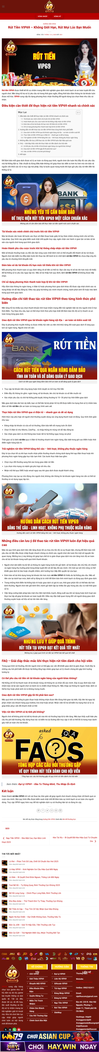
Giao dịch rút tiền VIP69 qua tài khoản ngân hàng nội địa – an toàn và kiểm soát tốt (52, 132)
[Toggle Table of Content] (77, 113)
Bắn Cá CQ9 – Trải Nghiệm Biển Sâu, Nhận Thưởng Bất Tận (34, 933)
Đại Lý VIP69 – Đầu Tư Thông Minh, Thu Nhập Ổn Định (46, 784)
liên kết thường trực (69, 819)
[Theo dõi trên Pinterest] (19, 1030)
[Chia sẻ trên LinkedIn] (60, 811)
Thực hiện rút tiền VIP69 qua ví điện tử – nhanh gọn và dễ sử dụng (46, 135)
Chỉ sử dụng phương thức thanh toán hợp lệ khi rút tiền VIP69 (44, 127)
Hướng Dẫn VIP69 (49, 24)
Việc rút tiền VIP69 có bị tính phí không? (37, 151)
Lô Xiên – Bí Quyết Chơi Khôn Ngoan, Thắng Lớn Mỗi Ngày (34, 877)
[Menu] (3, 6)
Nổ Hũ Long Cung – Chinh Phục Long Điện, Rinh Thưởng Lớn (35, 893)
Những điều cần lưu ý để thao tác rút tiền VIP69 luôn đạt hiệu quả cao (46, 141)
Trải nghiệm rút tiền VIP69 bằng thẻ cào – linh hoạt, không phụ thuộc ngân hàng (51, 138)
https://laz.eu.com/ (84, 982)
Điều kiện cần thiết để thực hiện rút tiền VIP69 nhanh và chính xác (44, 116)
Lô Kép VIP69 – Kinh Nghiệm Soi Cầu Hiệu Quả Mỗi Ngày (33, 869)
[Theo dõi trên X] (6, 1030)
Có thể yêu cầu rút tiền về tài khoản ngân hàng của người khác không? (47, 146)
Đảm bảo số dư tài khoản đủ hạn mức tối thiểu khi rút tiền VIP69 (45, 124)
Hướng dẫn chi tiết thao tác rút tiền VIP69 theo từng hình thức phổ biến (46, 130)
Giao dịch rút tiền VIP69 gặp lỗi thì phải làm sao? (40, 149)
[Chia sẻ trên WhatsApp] (39, 811)
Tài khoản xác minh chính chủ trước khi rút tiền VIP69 (42, 119)
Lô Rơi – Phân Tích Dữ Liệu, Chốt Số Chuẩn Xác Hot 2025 (33, 861)
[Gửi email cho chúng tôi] (10, 1030)
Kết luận (23, 154)
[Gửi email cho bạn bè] (52, 811)
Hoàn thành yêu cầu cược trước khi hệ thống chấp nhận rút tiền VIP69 (47, 122)
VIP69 (16, 96)
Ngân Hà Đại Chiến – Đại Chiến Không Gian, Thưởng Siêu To (35, 917)
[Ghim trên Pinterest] (56, 811)
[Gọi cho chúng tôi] (14, 1030)
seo (61, 34)
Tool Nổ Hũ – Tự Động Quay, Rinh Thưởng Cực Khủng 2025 (34, 885)
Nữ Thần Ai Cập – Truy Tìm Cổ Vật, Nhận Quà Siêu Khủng (33, 909)
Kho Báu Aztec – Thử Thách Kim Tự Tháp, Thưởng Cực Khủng (35, 901)
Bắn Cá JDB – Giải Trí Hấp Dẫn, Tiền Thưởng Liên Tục (32, 925)
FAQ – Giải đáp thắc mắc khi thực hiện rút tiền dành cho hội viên (43, 144)
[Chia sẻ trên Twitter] (47, 811)
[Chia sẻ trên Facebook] (43, 811)
